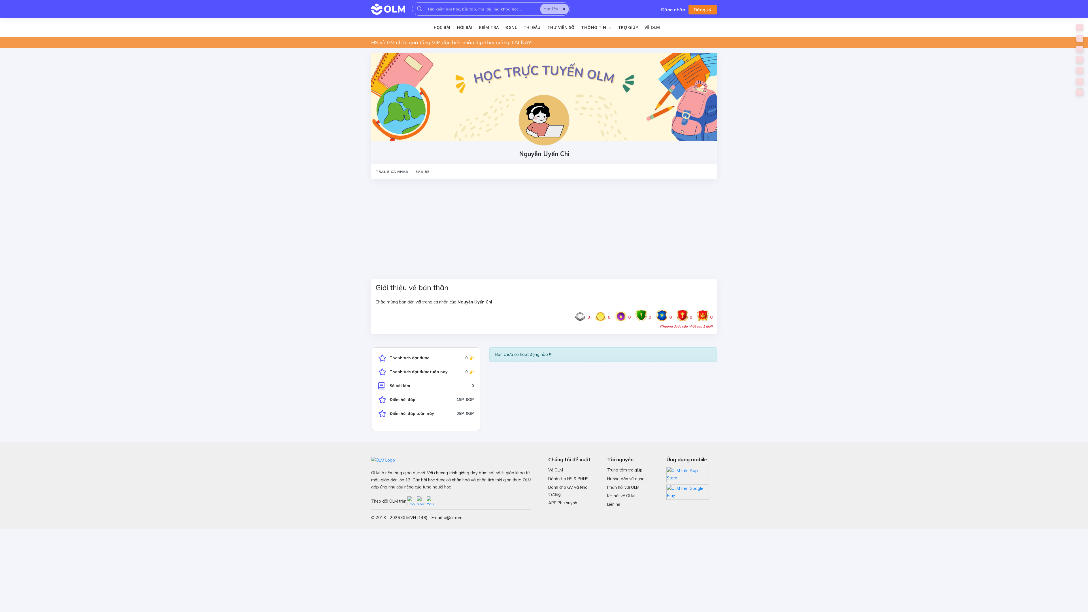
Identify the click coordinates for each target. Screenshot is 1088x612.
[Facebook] (412, 501)
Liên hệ (613, 504)
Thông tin (594, 27)
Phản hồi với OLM (623, 487)
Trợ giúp (628, 27)
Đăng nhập (673, 9)
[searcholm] (419, 9)
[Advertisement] (541, 225)
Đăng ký (702, 9)
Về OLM (652, 27)
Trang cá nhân (392, 171)
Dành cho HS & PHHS (568, 478)
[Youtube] (422, 501)
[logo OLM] (388, 9)
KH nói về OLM (621, 495)
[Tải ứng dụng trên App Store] (687, 474)
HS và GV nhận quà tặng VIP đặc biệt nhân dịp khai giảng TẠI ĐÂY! (451, 42)
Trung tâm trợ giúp (625, 470)
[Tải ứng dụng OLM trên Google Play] (687, 490)
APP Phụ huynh (562, 502)
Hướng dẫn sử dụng (626, 478)
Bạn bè (422, 171)
